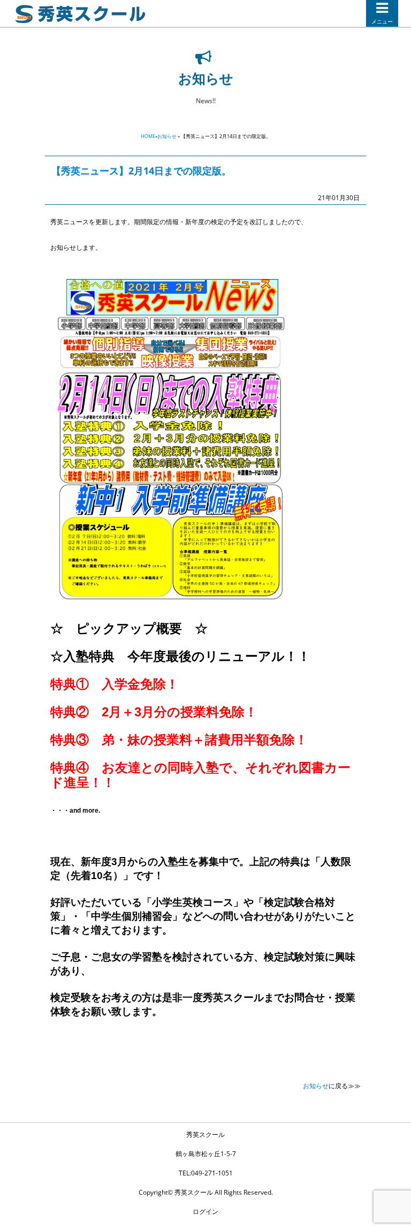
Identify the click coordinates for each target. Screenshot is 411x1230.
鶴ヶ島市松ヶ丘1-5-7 (206, 1153)
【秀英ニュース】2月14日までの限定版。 (141, 170)
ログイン (205, 1211)
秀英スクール (205, 1134)
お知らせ (167, 136)
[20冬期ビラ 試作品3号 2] (171, 602)
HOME (148, 136)
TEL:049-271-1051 (206, 1173)
